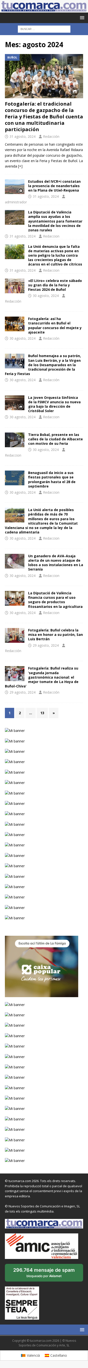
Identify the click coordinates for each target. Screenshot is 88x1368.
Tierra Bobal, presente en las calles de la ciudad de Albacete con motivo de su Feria (55, 439)
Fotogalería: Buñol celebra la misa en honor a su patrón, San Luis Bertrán (55, 634)
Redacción (51, 136)
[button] (81, 17)
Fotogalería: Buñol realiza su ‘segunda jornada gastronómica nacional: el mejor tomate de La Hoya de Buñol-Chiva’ (41, 677)
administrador (16, 202)
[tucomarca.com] (44, 9)
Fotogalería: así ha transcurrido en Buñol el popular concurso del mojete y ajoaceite (55, 325)
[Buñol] (14, 324)
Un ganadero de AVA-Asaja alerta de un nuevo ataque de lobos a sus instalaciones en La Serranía (55, 563)
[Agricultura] (14, 515)
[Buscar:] (44, 29)
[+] (20, 166)
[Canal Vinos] (14, 440)
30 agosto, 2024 (46, 295)
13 (42, 713)
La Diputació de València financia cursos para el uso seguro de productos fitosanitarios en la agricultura (55, 600)
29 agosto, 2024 (46, 645)
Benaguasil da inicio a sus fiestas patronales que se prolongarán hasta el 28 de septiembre (52, 479)
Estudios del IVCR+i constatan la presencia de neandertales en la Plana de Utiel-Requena (54, 186)
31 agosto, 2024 (22, 136)
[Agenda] (14, 286)
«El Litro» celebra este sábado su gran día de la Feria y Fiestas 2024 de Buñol (55, 285)
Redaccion (51, 236)
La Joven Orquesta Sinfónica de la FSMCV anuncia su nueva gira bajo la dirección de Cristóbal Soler (54, 404)
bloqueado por (44, 1274)
